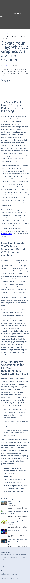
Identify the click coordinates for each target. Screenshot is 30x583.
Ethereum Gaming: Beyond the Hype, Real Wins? (18, 521)
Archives (3, 567)
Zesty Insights (15, 13)
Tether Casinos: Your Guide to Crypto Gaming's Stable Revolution (18, 540)
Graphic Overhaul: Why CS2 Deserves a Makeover (18, 512)
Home (4, 33)
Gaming (9, 33)
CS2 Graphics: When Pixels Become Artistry (17, 503)
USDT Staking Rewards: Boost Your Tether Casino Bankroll (17, 531)
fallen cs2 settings (7, 234)
